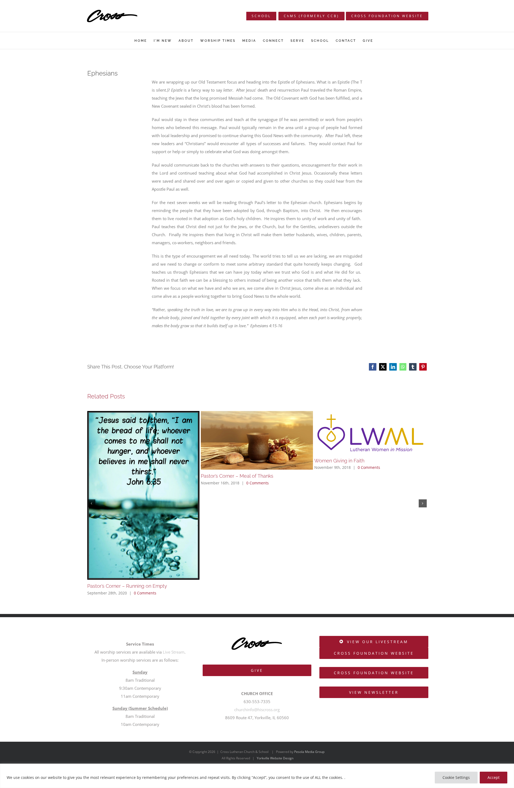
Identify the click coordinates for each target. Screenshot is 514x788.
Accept (493, 777)
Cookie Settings (456, 777)
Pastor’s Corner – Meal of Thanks (237, 476)
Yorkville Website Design (275, 758)
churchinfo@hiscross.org (257, 709)
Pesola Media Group (309, 751)
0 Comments (145, 592)
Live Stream (173, 652)
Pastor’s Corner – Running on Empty (127, 586)
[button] (91, 503)
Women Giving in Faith (339, 460)
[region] (257, 776)
